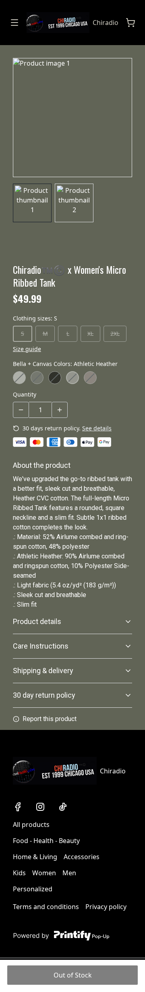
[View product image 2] (74, 203)
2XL (115, 333)
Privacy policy (105, 906)
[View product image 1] (32, 203)
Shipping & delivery (43, 670)
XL (90, 333)
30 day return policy (44, 695)
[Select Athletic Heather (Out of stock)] (72, 377)
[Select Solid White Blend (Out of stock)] (19, 377)
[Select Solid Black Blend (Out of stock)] (54, 377)
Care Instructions (40, 646)
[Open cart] (130, 22)
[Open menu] (14, 22)
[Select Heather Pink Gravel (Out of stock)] (90, 377)
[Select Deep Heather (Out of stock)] (37, 377)
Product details (37, 621)
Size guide (27, 349)
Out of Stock (73, 975)
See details (97, 428)
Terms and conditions (46, 906)
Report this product (50, 719)
